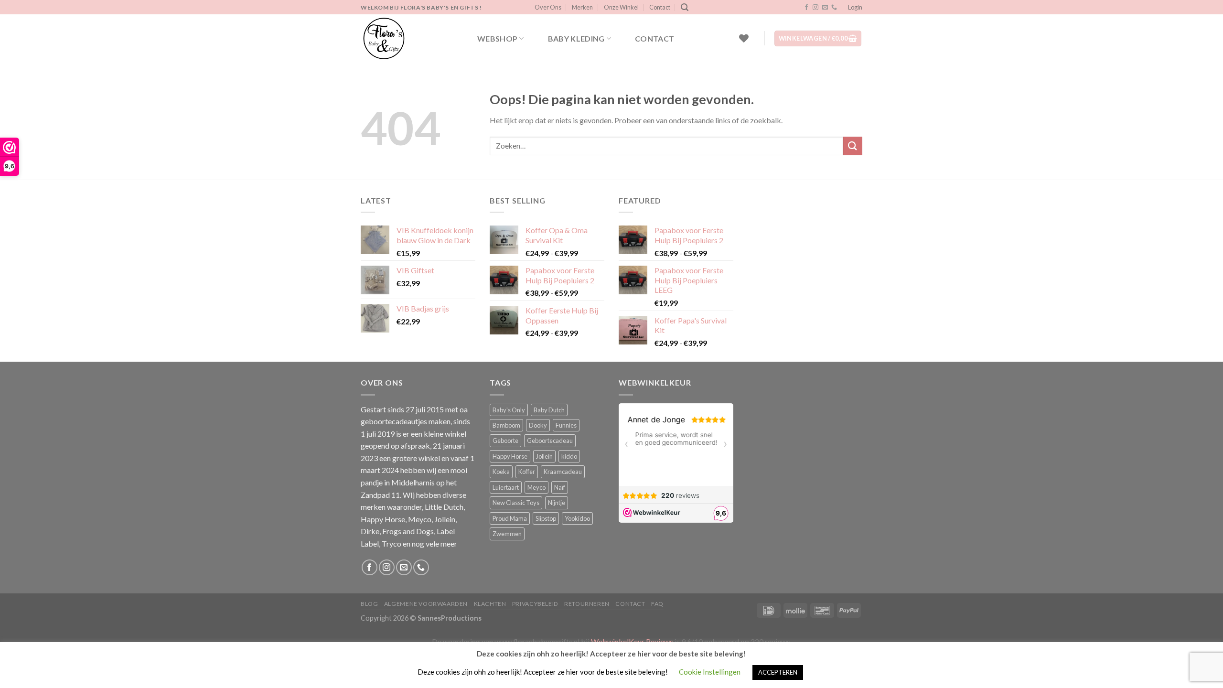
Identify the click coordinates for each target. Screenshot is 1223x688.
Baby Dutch (549, 410)
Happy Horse (510, 456)
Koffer (526, 471)
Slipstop (546, 518)
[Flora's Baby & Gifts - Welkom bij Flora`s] (408, 38)
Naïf (559, 487)
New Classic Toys (516, 502)
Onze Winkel (621, 7)
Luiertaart (506, 487)
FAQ (657, 603)
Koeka (501, 471)
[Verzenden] (852, 146)
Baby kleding (576, 38)
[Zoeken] (684, 7)
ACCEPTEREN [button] (777, 672)
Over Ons (548, 7)
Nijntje (556, 502)
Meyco (536, 487)
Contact (659, 7)
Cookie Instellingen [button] (709, 671)
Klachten (490, 603)
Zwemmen (507, 534)
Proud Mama (510, 518)
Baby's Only (509, 410)
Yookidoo (577, 518)
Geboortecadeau (550, 440)
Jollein (544, 456)
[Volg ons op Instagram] (815, 7)
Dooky (538, 425)
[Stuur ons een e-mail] (825, 7)
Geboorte (505, 440)
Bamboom (506, 425)
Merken (582, 7)
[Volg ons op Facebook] (806, 7)
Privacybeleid (535, 603)
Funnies (566, 425)
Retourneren (587, 603)
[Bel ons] (834, 7)
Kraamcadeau (563, 471)
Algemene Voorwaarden (426, 603)
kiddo (569, 456)
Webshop (497, 38)
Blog (369, 603)
